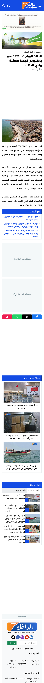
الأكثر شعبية (21, 491)
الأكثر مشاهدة (34, 491)
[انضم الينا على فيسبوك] (18, 637)
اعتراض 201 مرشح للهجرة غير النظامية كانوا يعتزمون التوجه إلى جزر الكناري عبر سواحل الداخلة (21, 233)
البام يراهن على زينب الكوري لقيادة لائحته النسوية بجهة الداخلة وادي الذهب (14, 529)
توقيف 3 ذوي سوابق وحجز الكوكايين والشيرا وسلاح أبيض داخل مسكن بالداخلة (21, 225)
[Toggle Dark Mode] (9, 5)
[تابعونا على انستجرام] (22, 637)
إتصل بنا (34, 661)
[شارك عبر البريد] (7, 316)
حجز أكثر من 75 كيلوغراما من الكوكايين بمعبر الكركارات (21, 218)
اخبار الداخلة (28, 52)
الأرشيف (34, 664)
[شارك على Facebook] (37, 316)
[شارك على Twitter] (27, 316)
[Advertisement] (22, 94)
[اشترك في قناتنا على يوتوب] (27, 637)
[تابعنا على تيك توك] (13, 637)
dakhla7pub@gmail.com (24, 648)
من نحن (11, 667)
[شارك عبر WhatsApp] (17, 316)
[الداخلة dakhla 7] (22, 627)
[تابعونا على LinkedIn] (31, 637)
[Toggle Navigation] (40, 5)
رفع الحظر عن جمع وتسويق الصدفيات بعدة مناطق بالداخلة (14, 539)
